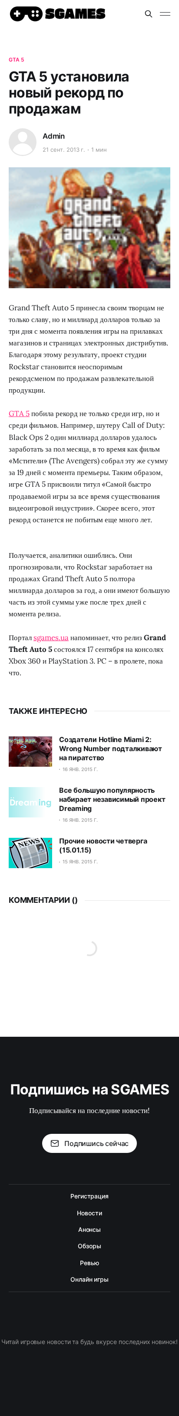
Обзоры (89, 1246)
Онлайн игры (89, 1279)
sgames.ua (51, 637)
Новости (89, 1213)
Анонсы (89, 1229)
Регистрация (89, 1196)
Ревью (89, 1262)
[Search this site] (148, 13)
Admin (54, 136)
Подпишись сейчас (96, 1143)
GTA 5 (17, 59)
